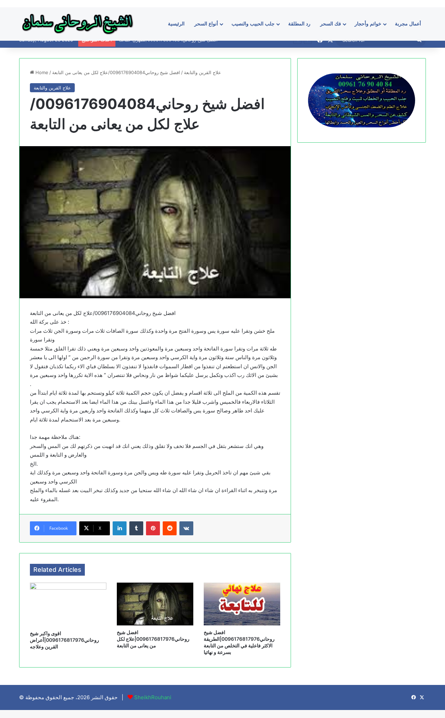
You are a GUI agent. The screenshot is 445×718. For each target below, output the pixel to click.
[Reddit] (170, 528)
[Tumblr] (136, 528)
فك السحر (330, 23)
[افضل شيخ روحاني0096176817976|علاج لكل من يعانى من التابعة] (155, 604)
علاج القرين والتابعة (202, 72)
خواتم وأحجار (368, 23)
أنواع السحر (206, 23)
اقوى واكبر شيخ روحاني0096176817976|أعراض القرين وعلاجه (64, 639)
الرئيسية (176, 23)
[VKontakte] (186, 528)
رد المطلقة (299, 23)
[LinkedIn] (120, 528)
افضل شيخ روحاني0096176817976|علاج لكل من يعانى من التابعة (153, 638)
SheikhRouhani (152, 697)
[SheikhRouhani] (77, 24)
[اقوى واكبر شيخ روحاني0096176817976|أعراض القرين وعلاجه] (68, 604)
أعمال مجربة (408, 23)
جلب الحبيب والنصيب (253, 23)
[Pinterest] (153, 528)
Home (41, 72)
